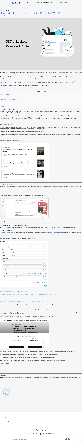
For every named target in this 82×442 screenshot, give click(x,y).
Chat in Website (5, 416)
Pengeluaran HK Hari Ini (8, 391)
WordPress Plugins (35, 2)
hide (44, 91)
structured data (12, 232)
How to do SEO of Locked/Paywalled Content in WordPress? (32, 13)
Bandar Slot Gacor (7, 390)
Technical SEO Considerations (6, 101)
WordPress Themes (45, 2)
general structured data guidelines (54, 232)
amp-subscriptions (31, 301)
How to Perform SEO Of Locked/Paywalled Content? (9, 99)
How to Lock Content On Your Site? (6, 96)
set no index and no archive (48, 289)
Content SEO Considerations (5, 103)
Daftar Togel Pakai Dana (8, 395)
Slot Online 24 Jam (7, 388)
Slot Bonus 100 (6, 393)
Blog (61, 2)
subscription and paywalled (17, 294)
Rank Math (13, 291)
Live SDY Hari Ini (6, 396)
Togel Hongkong (6, 392)
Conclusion (2, 106)
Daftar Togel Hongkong (8, 389)
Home (28, 2)
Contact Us (66, 2)
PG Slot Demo (6, 387)
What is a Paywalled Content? (5, 94)
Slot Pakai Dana (6, 394)
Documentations (54, 2)
